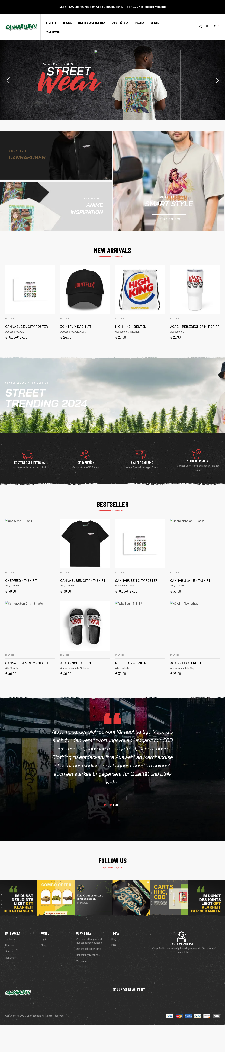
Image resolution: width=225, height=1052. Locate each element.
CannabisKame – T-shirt (190, 581)
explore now (171, 218)
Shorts (14, 668)
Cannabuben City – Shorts (27, 663)
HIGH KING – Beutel (130, 327)
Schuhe (84, 668)
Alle (22, 331)
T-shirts (15, 585)
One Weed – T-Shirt (21, 581)
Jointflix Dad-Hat (75, 327)
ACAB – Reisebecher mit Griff (194, 327)
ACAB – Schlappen (75, 663)
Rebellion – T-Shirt (131, 663)
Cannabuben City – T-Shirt (83, 581)
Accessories (12, 331)
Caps (83, 331)
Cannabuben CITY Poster (26, 327)
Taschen (135, 331)
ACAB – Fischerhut (186, 663)
